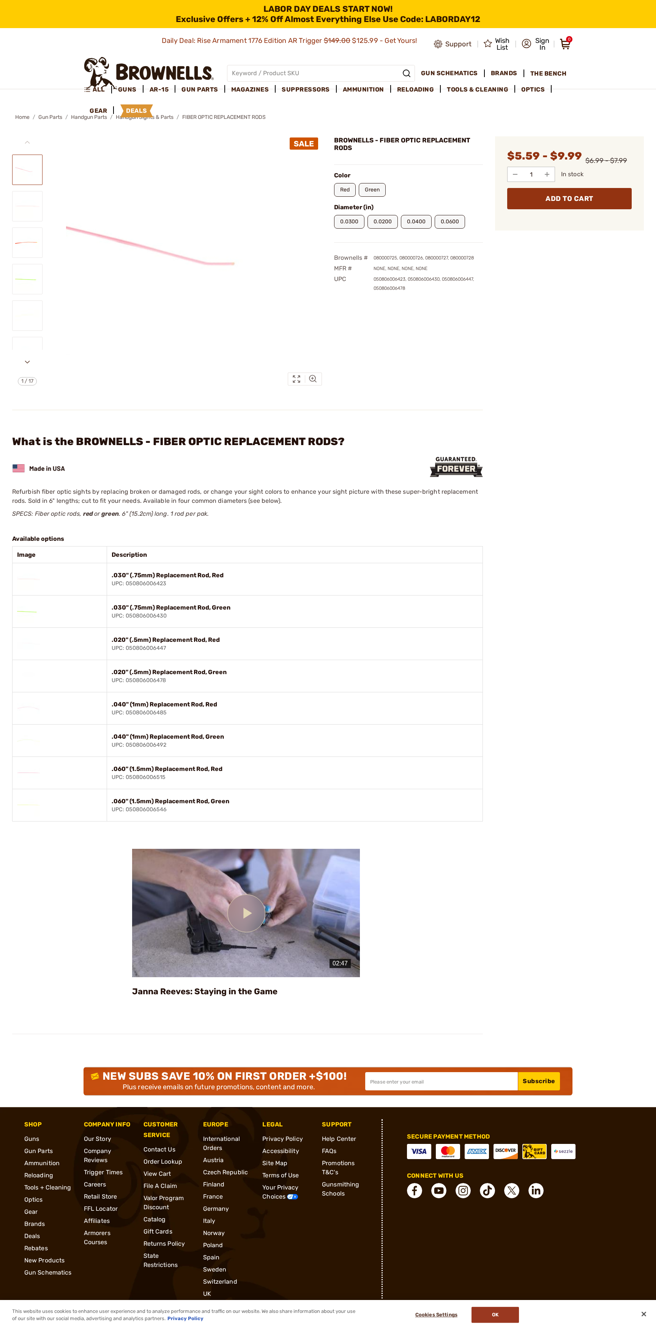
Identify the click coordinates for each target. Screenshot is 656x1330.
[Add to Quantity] (547, 174)
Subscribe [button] (539, 1081)
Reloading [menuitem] (415, 89)
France (213, 1196)
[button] (535, 44)
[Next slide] (27, 362)
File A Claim (160, 1185)
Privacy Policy (282, 1138)
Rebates (36, 1248)
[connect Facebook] (414, 1190)
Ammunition (42, 1163)
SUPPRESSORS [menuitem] (306, 89)
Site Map (274, 1163)
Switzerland (220, 1281)
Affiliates (97, 1220)
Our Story (97, 1138)
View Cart (157, 1173)
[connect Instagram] (463, 1190)
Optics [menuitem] (533, 89)
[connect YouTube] (438, 1190)
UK (207, 1293)
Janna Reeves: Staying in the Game (205, 991)
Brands (34, 1223)
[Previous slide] (27, 142)
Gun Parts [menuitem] (199, 89)
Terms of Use (280, 1175)
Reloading (38, 1175)
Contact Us (159, 1149)
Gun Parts (50, 117)
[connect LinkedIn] (536, 1190)
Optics (33, 1199)
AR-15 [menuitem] (159, 89)
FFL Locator (101, 1208)
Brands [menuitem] (504, 73)
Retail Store (100, 1196)
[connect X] (511, 1190)
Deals (32, 1236)
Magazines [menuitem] (250, 89)
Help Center (339, 1138)
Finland (214, 1184)
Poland (213, 1245)
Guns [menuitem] (127, 89)
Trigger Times (103, 1172)
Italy (209, 1220)
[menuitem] (98, 89)
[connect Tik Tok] (487, 1190)
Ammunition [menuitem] (363, 89)
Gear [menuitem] (98, 110)
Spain (211, 1257)
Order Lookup (163, 1161)
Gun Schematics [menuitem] (449, 73)
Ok (495, 1315)
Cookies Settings (436, 1315)
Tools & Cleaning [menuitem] (477, 89)
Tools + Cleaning (47, 1187)
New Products (44, 1260)
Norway (214, 1233)
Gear (31, 1211)
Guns (31, 1138)
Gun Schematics (47, 1272)
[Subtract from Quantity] (515, 174)
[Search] (407, 73)
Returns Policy (164, 1243)
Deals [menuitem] (136, 110)
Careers (95, 1184)
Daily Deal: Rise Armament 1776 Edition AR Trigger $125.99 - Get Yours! (290, 40)
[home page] (149, 73)
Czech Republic (225, 1172)
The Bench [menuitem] (548, 73)
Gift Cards (158, 1231)
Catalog (155, 1219)
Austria (213, 1160)
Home (22, 117)
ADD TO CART (569, 198)
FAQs (329, 1151)
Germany (216, 1208)
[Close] (644, 1314)
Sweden (215, 1269)
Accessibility (280, 1151)
